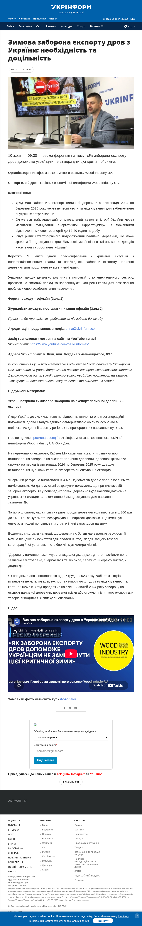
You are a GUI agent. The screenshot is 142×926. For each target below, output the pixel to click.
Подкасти (14, 820)
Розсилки (79, 880)
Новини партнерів (19, 857)
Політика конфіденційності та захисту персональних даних (86, 863)
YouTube (96, 774)
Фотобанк (24, 18)
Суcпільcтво (48, 856)
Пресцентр (39, 18)
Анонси (53, 18)
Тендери (79, 847)
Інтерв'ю (13, 830)
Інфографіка (15, 848)
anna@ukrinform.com (81, 329)
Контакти (79, 829)
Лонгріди (13, 853)
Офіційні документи (20, 867)
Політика (47, 834)
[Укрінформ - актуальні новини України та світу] (71, 7)
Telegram (63, 774)
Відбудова (47, 829)
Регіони (51, 26)
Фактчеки (47, 843)
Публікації (14, 825)
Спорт (81, 26)
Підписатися (45, 760)
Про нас (79, 825)
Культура (66, 26)
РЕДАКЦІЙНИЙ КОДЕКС (87, 875)
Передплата (81, 834)
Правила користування (87, 843)
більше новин (71, 782)
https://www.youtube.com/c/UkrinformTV (59, 344)
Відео (11, 839)
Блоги (12, 843)
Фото (11, 834)
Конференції (15, 862)
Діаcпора (47, 865)
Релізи (12, 871)
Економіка (25, 26)
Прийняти (103, 920)
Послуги (11, 18)
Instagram (78, 774)
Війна (10, 26)
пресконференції (44, 438)
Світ (39, 26)
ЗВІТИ (78, 871)
